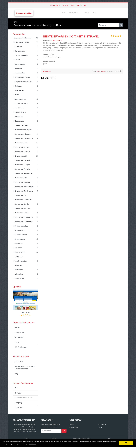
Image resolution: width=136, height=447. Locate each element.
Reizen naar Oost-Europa (23, 191)
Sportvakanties (19, 239)
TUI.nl (72, 5)
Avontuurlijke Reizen (21, 42)
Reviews (86, 13)
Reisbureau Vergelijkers (23, 130)
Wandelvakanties (20, 261)
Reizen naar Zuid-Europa (23, 221)
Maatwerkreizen (20, 112)
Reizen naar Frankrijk (22, 169)
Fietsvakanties (19, 73)
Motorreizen (18, 116)
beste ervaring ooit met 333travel (71, 36)
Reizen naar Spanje (21, 204)
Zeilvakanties (19, 278)
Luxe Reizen (18, 108)
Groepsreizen (19, 90)
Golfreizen (18, 86)
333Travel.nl (81, 5)
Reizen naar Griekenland (23, 173)
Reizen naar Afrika (21, 143)
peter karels (101, 71)
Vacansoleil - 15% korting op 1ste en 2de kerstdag (25, 368)
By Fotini (18, 393)
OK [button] (126, 443)
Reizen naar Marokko (22, 182)
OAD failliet (19, 361)
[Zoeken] (121, 25)
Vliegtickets (18, 256)
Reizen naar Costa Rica (22, 160)
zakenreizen (18, 274)
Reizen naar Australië (22, 151)
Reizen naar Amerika (21, 147)
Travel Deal (19, 407)
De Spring (18, 403)
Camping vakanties (21, 55)
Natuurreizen (19, 121)
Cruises (17, 60)
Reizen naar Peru (20, 195)
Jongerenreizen (20, 99)
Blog (94, 13)
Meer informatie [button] (32, 444)
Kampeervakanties (21, 103)
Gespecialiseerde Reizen (23, 82)
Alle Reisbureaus (21, 347)
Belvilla (65, 5)
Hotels (16, 95)
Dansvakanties (19, 64)
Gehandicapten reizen (22, 77)
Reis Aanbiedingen (21, 125)
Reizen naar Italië (20, 178)
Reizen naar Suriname (22, 208)
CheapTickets (55, 5)
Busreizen (18, 47)
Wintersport (18, 270)
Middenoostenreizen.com (24, 398)
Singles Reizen (19, 230)
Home (63, 13)
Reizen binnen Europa (22, 134)
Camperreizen (19, 51)
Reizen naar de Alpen (22, 165)
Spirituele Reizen (20, 235)
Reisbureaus (73, 13)
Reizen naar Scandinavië (23, 200)
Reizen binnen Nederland (23, 138)
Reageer (48, 71)
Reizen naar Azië (20, 156)
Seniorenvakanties (21, 226)
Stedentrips (18, 243)
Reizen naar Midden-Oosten (24, 186)
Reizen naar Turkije (21, 213)
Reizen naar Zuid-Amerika (23, 217)
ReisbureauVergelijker (24, 13)
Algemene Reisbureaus (22, 38)
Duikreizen (18, 68)
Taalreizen (18, 248)
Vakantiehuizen (19, 252)
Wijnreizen (18, 265)
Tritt (16, 388)
